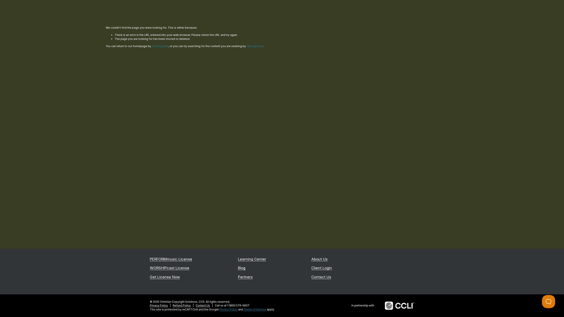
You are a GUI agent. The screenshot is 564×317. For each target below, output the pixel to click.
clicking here (160, 46)
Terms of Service (255, 309)
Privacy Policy (228, 309)
